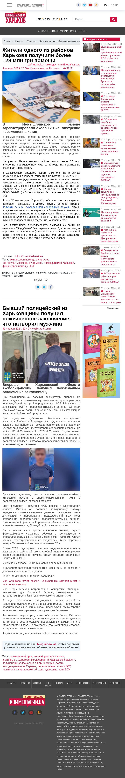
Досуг (37, 683)
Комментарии (23, 723)
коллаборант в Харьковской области (53, 659)
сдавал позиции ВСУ (57, 669)
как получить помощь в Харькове (22, 262)
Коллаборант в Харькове (49, 656)
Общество (83, 683)
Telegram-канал (46, 644)
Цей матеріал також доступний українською (54, 64)
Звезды (115, 683)
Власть (11, 683)
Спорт (59, 683)
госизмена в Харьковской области (22, 669)
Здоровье (100, 683)
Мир (69, 683)
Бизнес (25, 683)
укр (115, 5)
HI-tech (48, 684)
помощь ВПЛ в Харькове (59, 262)
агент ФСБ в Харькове (16, 659)
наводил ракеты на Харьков (19, 666)
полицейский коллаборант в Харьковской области (32, 663)
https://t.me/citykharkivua (29, 256)
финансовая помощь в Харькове (29, 259)
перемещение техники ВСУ (54, 666)
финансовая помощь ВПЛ (18, 266)
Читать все (112, 308)
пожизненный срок (21, 656)
